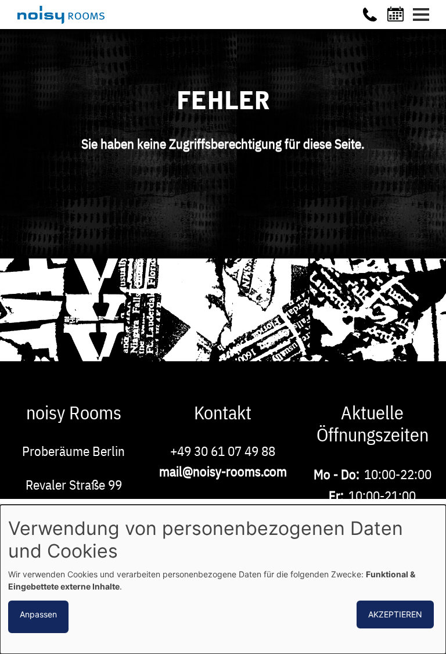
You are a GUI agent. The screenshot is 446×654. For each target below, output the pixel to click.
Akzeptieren (395, 614)
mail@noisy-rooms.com (223, 471)
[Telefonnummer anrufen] (370, 14)
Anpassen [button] (38, 614)
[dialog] (223, 579)
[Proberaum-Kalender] (397, 13)
